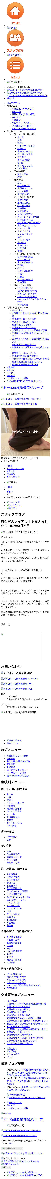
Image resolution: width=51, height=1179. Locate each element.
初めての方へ (13, 103)
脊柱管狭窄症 (23, 185)
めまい (20, 268)
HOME (10, 487)
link (11, 1143)
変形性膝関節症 (25, 220)
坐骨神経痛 (22, 200)
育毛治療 (16, 117)
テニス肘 (21, 157)
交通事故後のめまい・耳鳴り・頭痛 (29, 330)
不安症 (20, 277)
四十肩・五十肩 (25, 154)
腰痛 (19, 183)
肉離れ (20, 251)
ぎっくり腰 (22, 191)
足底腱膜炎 (22, 211)
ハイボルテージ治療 (22, 126)
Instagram (11, 370)
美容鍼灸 (16, 120)
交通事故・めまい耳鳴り (24, 322)
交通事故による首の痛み (24, 327)
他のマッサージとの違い (24, 128)
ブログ (10, 373)
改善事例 (11, 367)
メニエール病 (23, 259)
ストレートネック (26, 146)
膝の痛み (21, 208)
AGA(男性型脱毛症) (27, 291)
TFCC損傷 (22, 168)
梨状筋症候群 (23, 205)
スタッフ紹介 (13, 1054)
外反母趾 (21, 248)
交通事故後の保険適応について (27, 362)
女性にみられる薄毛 (27, 296)
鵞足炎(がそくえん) (26, 225)
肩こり (20, 137)
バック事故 (17, 310)
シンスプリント (25, 234)
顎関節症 (21, 148)
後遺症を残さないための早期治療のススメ (27, 1024)
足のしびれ (22, 245)
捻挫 (19, 237)
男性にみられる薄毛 (27, 294)
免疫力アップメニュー (23, 123)
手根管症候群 (23, 160)
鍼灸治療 (16, 111)
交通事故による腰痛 (22, 325)
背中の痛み (22, 174)
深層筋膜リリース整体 (23, 109)
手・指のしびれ (25, 165)
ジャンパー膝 (23, 228)
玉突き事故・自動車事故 (24, 344)
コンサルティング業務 (17, 378)
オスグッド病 (23, 231)
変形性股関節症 (25, 214)
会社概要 (11, 375)
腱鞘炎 (20, 163)
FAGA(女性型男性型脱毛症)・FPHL (24, 985)
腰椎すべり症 (23, 194)
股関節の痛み (23, 202)
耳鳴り (20, 265)
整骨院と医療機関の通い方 (25, 364)
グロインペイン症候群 (28, 217)
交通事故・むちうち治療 (24, 319)
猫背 (19, 177)
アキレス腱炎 (23, 240)
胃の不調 (21, 282)
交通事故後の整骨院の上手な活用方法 (30, 359)
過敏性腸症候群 (25, 262)
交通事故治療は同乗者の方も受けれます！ (27, 1021)
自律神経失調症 (25, 257)
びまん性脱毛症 (25, 288)
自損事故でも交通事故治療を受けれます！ (27, 1029)
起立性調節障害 (25, 271)
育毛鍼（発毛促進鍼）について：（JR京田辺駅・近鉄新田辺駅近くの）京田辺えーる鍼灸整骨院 (28, 1073)
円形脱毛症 (22, 305)
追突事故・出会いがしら (24, 353)
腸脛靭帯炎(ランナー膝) (29, 222)
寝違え (20, 143)
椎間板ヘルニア (25, 188)
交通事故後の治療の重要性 (25, 356)
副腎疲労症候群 (25, 279)
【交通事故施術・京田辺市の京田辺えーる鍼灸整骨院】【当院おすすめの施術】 (28, 1081)
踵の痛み (21, 242)
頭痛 (19, 140)
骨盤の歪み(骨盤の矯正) (23, 114)
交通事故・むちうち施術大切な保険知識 (26, 1004)
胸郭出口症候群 (25, 151)
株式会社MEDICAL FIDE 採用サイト (24, 381)
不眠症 (20, 274)
